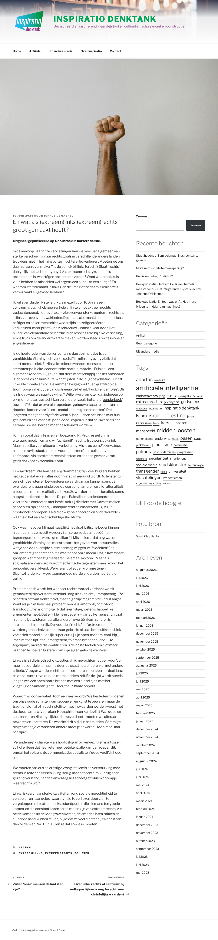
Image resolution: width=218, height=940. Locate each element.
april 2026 (143, 601)
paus (198, 439)
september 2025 (147, 657)
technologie (196, 465)
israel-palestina (167, 415)
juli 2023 (142, 856)
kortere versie (88, 241)
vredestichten (172, 478)
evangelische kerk (190, 396)
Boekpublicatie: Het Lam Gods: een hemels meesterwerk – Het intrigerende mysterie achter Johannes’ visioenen (168, 288)
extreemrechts (59, 853)
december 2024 (147, 729)
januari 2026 (144, 625)
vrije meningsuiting (148, 483)
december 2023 (147, 825)
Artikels (34, 51)
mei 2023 (142, 872)
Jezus (190, 416)
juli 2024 (142, 769)
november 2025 (147, 641)
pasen (186, 438)
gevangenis (171, 402)
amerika (159, 380)
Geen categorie (146, 343)
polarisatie (181, 445)
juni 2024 (142, 777)
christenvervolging (150, 396)
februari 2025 (145, 713)
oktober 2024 (145, 745)
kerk (156, 423)
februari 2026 (145, 617)
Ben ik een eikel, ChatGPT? (154, 276)
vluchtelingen (148, 477)
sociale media (146, 465)
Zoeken (141, 216)
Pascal (175, 439)
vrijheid (167, 483)
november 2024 (147, 737)
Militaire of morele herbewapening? (160, 268)
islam (141, 415)
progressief (185, 452)
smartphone (178, 458)
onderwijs (162, 439)
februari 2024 (145, 809)
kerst (166, 422)
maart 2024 (144, 801)
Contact (115, 51)
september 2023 (147, 848)
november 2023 (147, 832)
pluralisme (162, 444)
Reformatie (141, 458)
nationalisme (144, 438)
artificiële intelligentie (167, 388)
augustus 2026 (146, 569)
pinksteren (143, 445)
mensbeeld (145, 431)
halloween (141, 408)
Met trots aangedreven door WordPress (38, 930)
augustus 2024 (146, 761)
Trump (164, 471)
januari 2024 (144, 817)
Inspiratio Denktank (104, 19)
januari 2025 (144, 721)
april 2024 (143, 793)
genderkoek (112, 400)
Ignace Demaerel (59, 215)
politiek (82, 853)
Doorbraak (64, 241)
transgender (147, 471)
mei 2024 (142, 785)
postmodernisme (164, 452)
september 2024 (147, 753)
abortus (144, 379)
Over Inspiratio (91, 51)
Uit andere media (61, 51)
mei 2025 (142, 689)
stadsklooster (172, 464)
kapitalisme (144, 423)
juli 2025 (142, 673)
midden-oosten (176, 430)
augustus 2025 (146, 665)
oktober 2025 (145, 649)
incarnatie (155, 408)
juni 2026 (142, 585)
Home (17, 51)
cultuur (171, 396)
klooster (179, 423)
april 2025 (143, 697)
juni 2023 (142, 864)
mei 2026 (142, 593)
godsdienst (191, 401)
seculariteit (158, 458)
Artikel (26, 847)
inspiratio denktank (181, 408)
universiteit (177, 471)
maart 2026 (144, 609)
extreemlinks (31, 853)
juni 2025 (142, 681)
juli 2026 (142, 578)
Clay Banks (151, 536)
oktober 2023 (145, 841)
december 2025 (147, 633)
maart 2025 (144, 705)
